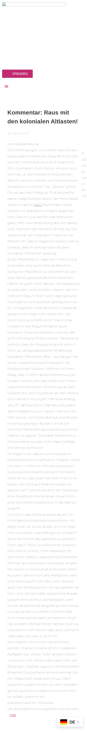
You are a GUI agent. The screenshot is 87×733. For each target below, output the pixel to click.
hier (13, 715)
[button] (43, 86)
